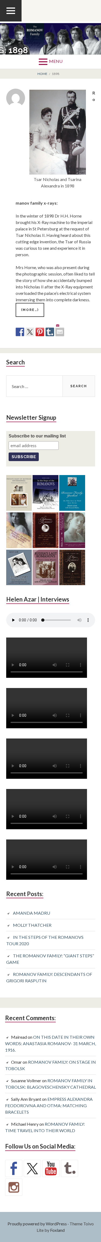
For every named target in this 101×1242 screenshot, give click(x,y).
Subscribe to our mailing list (37, 436)
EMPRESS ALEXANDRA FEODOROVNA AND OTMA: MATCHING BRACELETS (49, 1105)
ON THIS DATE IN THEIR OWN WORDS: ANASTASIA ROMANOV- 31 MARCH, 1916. (50, 1043)
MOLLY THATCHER (32, 925)
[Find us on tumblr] (69, 1168)
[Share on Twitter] (30, 332)
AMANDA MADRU (31, 912)
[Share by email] (59, 327)
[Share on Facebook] (20, 332)
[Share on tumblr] (50, 332)
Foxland (57, 1230)
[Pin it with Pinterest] (40, 332)
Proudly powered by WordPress (37, 1223)
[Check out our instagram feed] (13, 1187)
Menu (55, 61)
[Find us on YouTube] (51, 1168)
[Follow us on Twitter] (32, 1168)
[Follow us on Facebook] (13, 1168)
